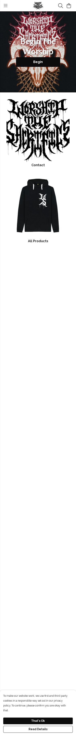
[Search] (61, 6)
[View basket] (69, 6)
